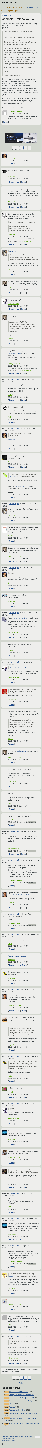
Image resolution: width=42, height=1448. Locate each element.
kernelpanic (12, 1157)
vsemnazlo (12, 781)
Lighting (11, 234)
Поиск (23, 11)
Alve (9, 202)
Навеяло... (12, 440)
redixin (10, 536)
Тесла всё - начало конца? (18, 1392)
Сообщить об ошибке (8, 1438)
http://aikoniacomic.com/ (21, 618)
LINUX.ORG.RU (10, 2)
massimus (11, 1182)
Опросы (10, 11)
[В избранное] (36, 24)
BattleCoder (12, 111)
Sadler (10, 462)
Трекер (17, 11)
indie (10, 395)
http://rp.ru (12, 251)
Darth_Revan (12, 364)
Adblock (12, 1407)
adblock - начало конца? (18, 19)
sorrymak (11, 960)
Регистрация (29, 7)
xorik (10, 978)
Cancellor (11, 287)
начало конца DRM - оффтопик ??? (21, 1398)
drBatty (10, 492)
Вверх (37, 1437)
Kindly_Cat (12, 269)
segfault (11, 1045)
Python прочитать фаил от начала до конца (24, 1423)
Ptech (10, 944)
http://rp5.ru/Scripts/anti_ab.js (23, 895)
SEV (9, 1207)
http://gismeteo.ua (22, 751)
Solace (10, 699)
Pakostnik (11, 1288)
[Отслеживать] (36, 30)
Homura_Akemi (13, 304)
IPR (9, 1325)
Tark (9, 417)
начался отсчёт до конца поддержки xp (23, 1413)
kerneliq (11, 601)
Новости (4, 7)
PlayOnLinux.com (14, 353)
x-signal (11, 1139)
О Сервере (5, 1436)
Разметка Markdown (27, 1436)
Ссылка (5, 122)
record (10, 1092)
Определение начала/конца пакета (21, 1395)
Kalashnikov (12, 632)
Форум (3, 11)
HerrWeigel (12, 1304)
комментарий (14, 379)
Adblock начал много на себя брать (21, 1401)
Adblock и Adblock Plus (17, 1410)
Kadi (9, 804)
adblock (11, 1404)
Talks (11, 15)
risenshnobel (12, 902)
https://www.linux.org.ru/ (9, 1440)
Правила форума (14, 1436)
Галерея (11, 7)
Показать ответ (14, 182)
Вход (38, 7)
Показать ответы (15, 787)
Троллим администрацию (17, 956)
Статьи (19, 7)
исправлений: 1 (26, 241)
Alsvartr (10, 739)
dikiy (9, 177)
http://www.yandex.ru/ (22, 486)
